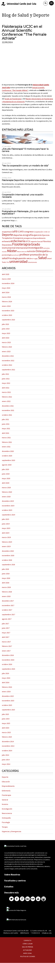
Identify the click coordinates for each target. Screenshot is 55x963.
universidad (18, 261)
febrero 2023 (7, 347)
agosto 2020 (6, 465)
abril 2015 (5, 728)
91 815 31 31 (36, 933)
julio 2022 (5, 374)
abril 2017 (5, 637)
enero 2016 (6, 691)
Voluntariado (32, 262)
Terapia (5, 827)
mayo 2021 (6, 428)
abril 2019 (5, 533)
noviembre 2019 (8, 505)
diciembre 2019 (8, 501)
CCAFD (21, 231)
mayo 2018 (6, 578)
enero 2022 (6, 401)
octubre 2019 (7, 510)
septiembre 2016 (8, 669)
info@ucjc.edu (47, 933)
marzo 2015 (6, 732)
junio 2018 (5, 573)
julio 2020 (5, 469)
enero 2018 (6, 596)
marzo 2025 (6, 279)
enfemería (6, 241)
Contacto (27, 940)
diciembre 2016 (8, 655)
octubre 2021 (7, 415)
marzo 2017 (6, 642)
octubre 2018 (7, 560)
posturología (7, 255)
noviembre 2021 (8, 410)
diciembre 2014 (8, 741)
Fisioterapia (21, 244)
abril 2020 (5, 483)
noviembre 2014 (8, 746)
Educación (6, 781)
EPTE (27, 241)
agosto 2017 (6, 619)
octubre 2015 (7, 705)
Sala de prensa (27, 947)
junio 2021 (5, 424)
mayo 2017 (6, 632)
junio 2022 (5, 379)
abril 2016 (5, 682)
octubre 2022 (7, 365)
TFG (7, 262)
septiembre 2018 (8, 564)
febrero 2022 (7, 397)
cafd (14, 231)
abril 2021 (5, 433)
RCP (32, 258)
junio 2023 (5, 329)
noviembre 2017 (8, 605)
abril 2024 (5, 292)
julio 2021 (5, 419)
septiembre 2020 (8, 460)
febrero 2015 (7, 737)
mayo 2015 (6, 723)
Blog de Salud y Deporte (25, 15)
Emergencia (18, 238)
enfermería (17, 241)
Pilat (50, 251)
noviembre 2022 (8, 360)
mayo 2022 (6, 383)
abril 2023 (5, 338)
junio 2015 (5, 719)
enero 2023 (6, 351)
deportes (18, 235)
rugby (36, 258)
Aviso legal (27, 953)
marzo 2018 (6, 587)
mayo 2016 (6, 678)
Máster (12, 251)
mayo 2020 (6, 478)
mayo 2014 (6, 764)
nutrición (31, 251)
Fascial (39, 241)
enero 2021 (6, 446)
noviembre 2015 (8, 700)
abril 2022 (5, 388)
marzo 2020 (6, 487)
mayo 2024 (6, 288)
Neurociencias (21, 251)
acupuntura (6, 231)
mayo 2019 (6, 528)
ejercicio (37, 235)
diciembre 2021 (8, 406)
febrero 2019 (7, 542)
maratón (4, 251)
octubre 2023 (7, 315)
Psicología (13, 258)
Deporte (7, 235)
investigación (35, 247)
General (5, 800)
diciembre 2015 (8, 696)
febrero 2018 (7, 592)
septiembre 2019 (8, 515)
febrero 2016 (7, 687)
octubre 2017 (7, 610)
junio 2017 (5, 628)
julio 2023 (5, 324)
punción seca (25, 258)
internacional (22, 247)
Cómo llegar (27, 944)
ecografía (28, 234)
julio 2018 (5, 569)
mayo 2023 (6, 333)
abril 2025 (5, 274)
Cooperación (38, 232)
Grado (35, 244)
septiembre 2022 (8, 369)
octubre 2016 (7, 664)
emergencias (28, 238)
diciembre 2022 (8, 356)
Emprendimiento (39, 238)
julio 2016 (5, 673)
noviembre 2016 (8, 660)
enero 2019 (6, 546)
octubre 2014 (7, 750)
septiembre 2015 (8, 710)
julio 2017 (5, 623)
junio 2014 (5, 759)
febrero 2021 (7, 442)
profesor (24, 254)
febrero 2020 (7, 492)
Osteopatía (42, 251)
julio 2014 (5, 755)
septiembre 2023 (8, 319)
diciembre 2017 (8, 601)
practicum (15, 255)
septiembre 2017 (8, 614)
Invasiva (5, 804)
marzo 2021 (6, 437)
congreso (28, 231)
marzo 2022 (6, 392)
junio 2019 (5, 524)
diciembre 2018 (8, 551)
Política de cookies (27, 956)
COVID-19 (46, 232)
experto (34, 241)
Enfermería (6, 791)
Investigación (7, 809)
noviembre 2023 (8, 310)
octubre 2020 (7, 456)
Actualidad (27, 950)
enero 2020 (6, 496)
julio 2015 (5, 714)
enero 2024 (6, 306)
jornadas (46, 248)
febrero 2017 (7, 646)
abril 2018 (5, 583)
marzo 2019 (6, 537)
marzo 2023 (6, 342)
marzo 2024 (6, 297)
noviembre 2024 (8, 283)
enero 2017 (6, 651)
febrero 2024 (7, 301)
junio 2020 (5, 474)
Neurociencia (7, 813)
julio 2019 (5, 519)
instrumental (8, 247)
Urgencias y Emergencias (11, 831)
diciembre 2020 (8, 451)
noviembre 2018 (8, 555)
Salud (42, 258)
